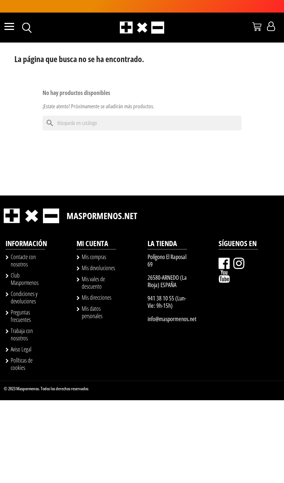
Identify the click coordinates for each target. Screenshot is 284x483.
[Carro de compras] (256, 26)
